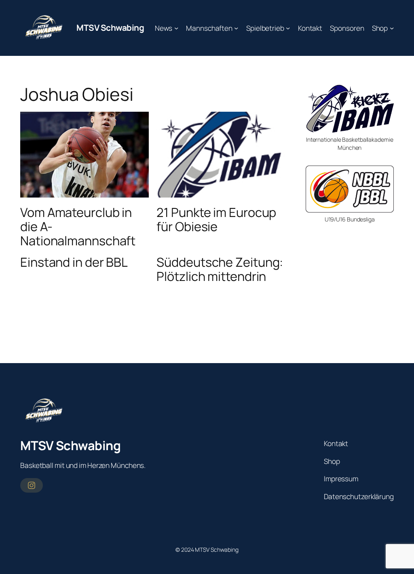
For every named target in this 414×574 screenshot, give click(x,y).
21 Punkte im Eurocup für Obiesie (216, 219)
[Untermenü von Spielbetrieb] (288, 28)
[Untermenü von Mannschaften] (236, 28)
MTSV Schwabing (110, 27)
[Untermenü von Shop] (392, 28)
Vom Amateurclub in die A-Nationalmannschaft (77, 226)
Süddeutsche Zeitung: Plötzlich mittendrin (219, 269)
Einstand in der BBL (74, 262)
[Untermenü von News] (176, 28)
